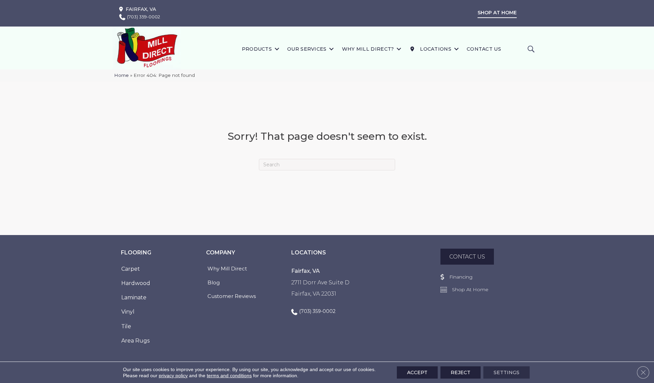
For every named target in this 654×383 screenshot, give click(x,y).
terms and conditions (229, 375)
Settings (506, 372)
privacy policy (173, 375)
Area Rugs (135, 340)
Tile (126, 326)
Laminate (133, 297)
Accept (417, 372)
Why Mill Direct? (368, 49)
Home (121, 75)
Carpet (130, 269)
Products (257, 49)
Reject (460, 372)
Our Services (307, 49)
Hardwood (135, 283)
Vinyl (128, 312)
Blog (213, 282)
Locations (435, 49)
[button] (277, 48)
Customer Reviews (231, 296)
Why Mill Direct (227, 268)
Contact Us (484, 49)
